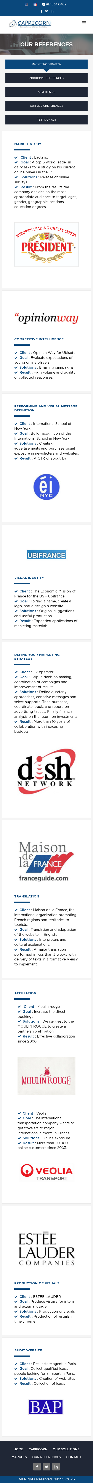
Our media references (46, 105)
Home (18, 1449)
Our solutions (66, 1449)
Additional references (46, 78)
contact (73, 1457)
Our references (46, 1457)
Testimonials (46, 119)
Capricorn (38, 1449)
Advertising (46, 92)
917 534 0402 (55, 4)
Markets (19, 1457)
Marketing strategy (46, 64)
